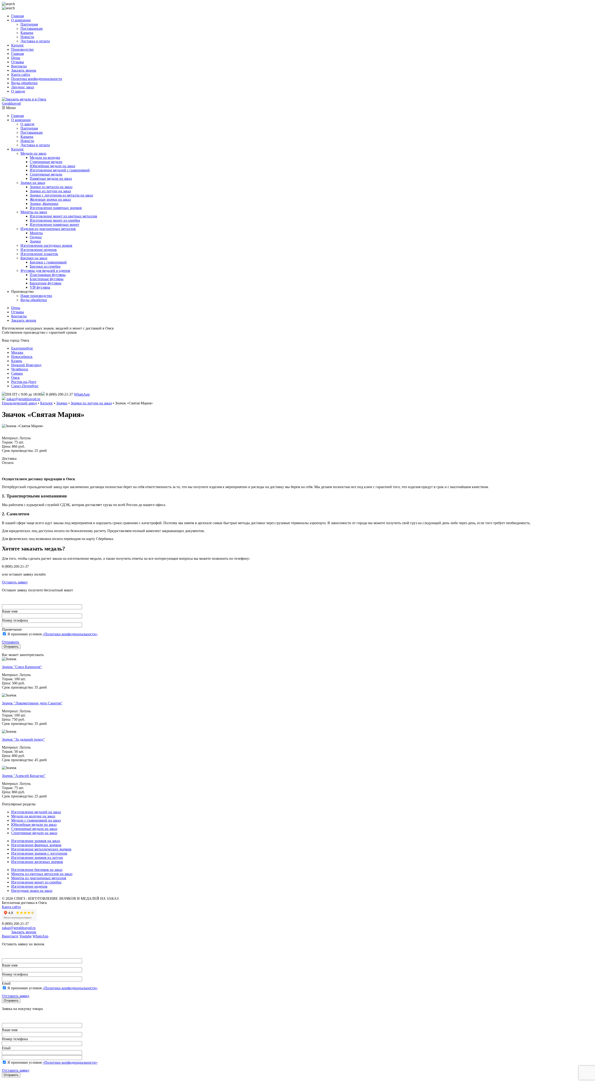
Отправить (10, 642)
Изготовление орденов (38, 250)
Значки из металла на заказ (51, 187)
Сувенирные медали (46, 162)
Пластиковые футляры (48, 275)
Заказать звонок (23, 70)
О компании (21, 20)
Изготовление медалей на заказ (36, 812)
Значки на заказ (32, 183)
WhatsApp (82, 394)
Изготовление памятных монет (54, 225)
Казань (16, 361)
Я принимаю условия (52, 634)
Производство (22, 49)
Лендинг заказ (22, 87)
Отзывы (17, 62)
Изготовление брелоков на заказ (36, 870)
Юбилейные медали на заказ (52, 166)
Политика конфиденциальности (36, 79)
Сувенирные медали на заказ (34, 829)
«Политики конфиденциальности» (70, 634)
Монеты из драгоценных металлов (38, 878)
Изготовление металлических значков (41, 849)
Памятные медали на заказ (51, 178)
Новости (27, 37)
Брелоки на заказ (33, 258)
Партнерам (29, 24)
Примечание (12, 629)
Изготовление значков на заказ (35, 841)
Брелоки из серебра (45, 266)
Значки (35, 241)
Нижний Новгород (26, 365)
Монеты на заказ (33, 212)
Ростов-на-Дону (23, 382)
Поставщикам (31, 28)
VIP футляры (40, 287)
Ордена (36, 237)
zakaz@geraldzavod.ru (23, 399)
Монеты (36, 233)
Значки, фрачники (44, 204)
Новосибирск (22, 357)
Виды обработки (24, 83)
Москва (17, 352)
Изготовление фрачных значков (36, 845)
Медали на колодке (45, 158)
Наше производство (36, 296)
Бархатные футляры (45, 283)
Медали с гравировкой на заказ (36, 820)
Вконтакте (10, 936)
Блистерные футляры (46, 279)
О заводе (18, 91)
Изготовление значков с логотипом (39, 853)
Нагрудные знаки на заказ (31, 891)
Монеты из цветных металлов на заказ (41, 874)
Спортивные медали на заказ (34, 833)
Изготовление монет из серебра (55, 220)
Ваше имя (9, 611)
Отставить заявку (16, 996)
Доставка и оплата (35, 41)
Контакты (19, 66)
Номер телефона (15, 620)
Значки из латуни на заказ (50, 191)
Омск (15, 378)
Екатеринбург (22, 348)
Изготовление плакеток (39, 254)
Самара (17, 373)
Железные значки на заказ (50, 199)
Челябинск (19, 369)
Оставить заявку (15, 582)
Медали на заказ (33, 153)
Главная (17, 16)
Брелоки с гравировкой (48, 262)
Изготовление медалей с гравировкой (60, 170)
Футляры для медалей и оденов (45, 271)
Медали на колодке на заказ (33, 816)
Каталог (17, 45)
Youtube (25, 936)
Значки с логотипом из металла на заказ (61, 195)
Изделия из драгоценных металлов (48, 229)
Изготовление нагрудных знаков (46, 245)
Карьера (26, 33)
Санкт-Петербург (25, 386)
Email (6, 983)
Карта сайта (20, 75)
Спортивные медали (46, 174)
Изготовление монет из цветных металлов (63, 216)
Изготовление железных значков (37, 862)
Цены (15, 58)
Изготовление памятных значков (56, 208)
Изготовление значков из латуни (37, 858)
